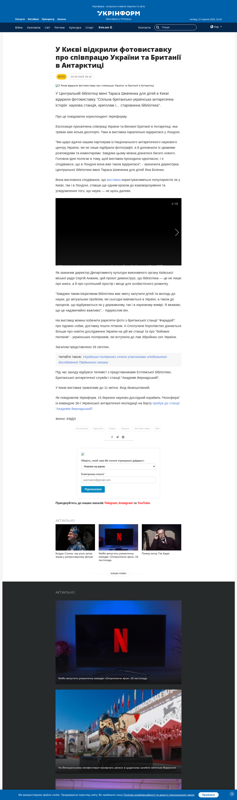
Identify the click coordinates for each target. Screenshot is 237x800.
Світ (47, 27)
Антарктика (82, 428)
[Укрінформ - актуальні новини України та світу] (118, 13)
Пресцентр (48, 19)
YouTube (143, 503)
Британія (98, 428)
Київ (157, 428)
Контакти (144, 27)
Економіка (34, 27)
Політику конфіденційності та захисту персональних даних (158, 794)
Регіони (60, 27)
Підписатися (93, 489)
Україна (125, 428)
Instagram (126, 503)
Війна (19, 27)
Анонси (61, 19)
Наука (112, 428)
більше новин (118, 573)
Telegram (110, 503)
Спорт (90, 27)
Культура (75, 27)
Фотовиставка (142, 428)
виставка (114, 180)
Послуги (20, 19)
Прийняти (208, 794)
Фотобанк (33, 19)
